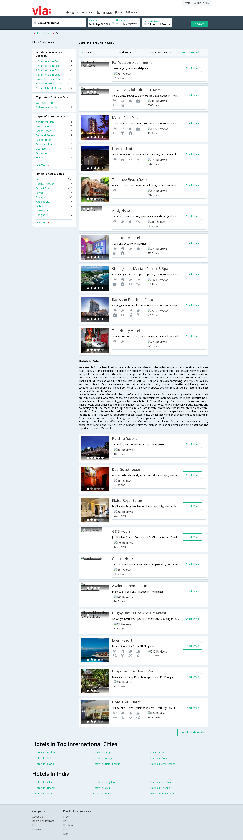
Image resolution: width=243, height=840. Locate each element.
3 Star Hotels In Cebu (54, 65)
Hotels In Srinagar (45, 787)
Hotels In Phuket (44, 758)
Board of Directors (43, 821)
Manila (54, 179)
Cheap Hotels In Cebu (54, 88)
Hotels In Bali (158, 752)
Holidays (68, 825)
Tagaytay (54, 197)
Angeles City (54, 201)
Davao (54, 192)
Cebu (59, 33)
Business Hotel (54, 144)
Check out (121, 20)
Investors (37, 829)
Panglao (54, 215)
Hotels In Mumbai (160, 782)
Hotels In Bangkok (103, 752)
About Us (37, 816)
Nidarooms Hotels (54, 107)
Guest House (54, 153)
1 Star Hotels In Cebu (54, 74)
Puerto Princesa (54, 184)
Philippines (43, 33)
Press (35, 825)
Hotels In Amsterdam (162, 763)
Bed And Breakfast (54, 135)
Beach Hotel (54, 126)
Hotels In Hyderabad (162, 793)
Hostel (54, 157)
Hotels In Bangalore (104, 782)
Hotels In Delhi (43, 782)
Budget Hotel (54, 139)
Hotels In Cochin (102, 793)
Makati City (54, 188)
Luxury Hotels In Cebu (54, 79)
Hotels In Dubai (159, 758)
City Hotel (54, 148)
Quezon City (54, 210)
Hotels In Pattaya (103, 758)
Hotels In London (45, 752)
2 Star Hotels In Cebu (54, 70)
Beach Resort (54, 131)
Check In (93, 20)
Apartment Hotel (54, 122)
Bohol (54, 206)
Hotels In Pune (43, 793)
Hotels (67, 821)
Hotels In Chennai (160, 787)
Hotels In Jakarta (44, 763)
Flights (67, 816)
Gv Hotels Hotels (54, 102)
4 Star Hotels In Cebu (54, 61)
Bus (65, 829)
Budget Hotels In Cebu (54, 83)
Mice (66, 833)
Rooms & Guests (152, 21)
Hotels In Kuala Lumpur (106, 763)
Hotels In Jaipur (101, 787)
